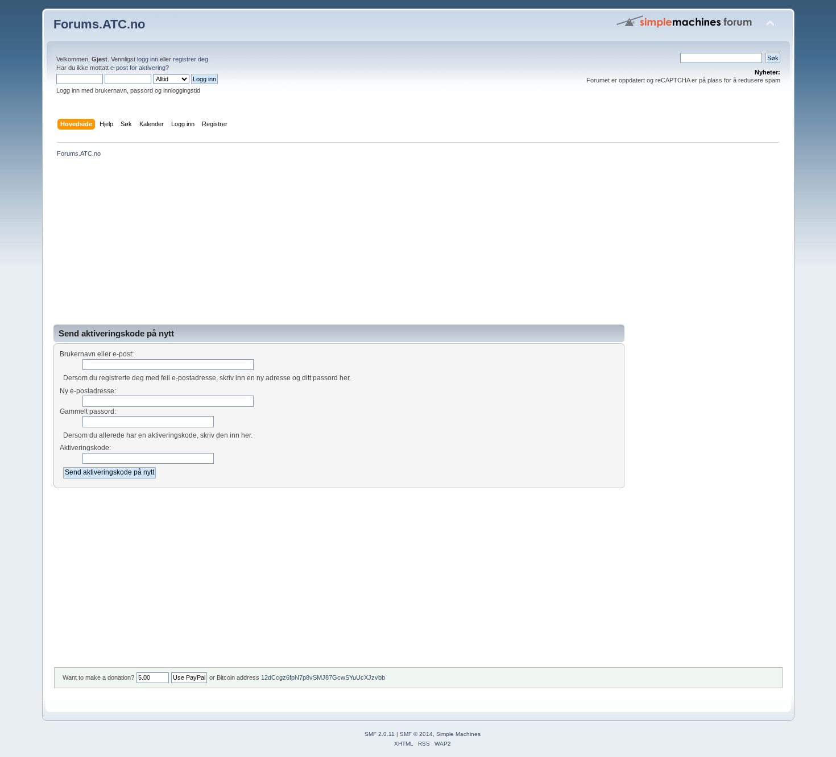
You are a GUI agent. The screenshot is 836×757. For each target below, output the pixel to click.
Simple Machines (458, 734)
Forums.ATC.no (99, 24)
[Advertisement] (394, 245)
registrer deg (190, 59)
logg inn (147, 59)
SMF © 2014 (416, 734)
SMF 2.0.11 (380, 734)
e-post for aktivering (137, 67)
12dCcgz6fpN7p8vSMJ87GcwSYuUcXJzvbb (323, 677)
